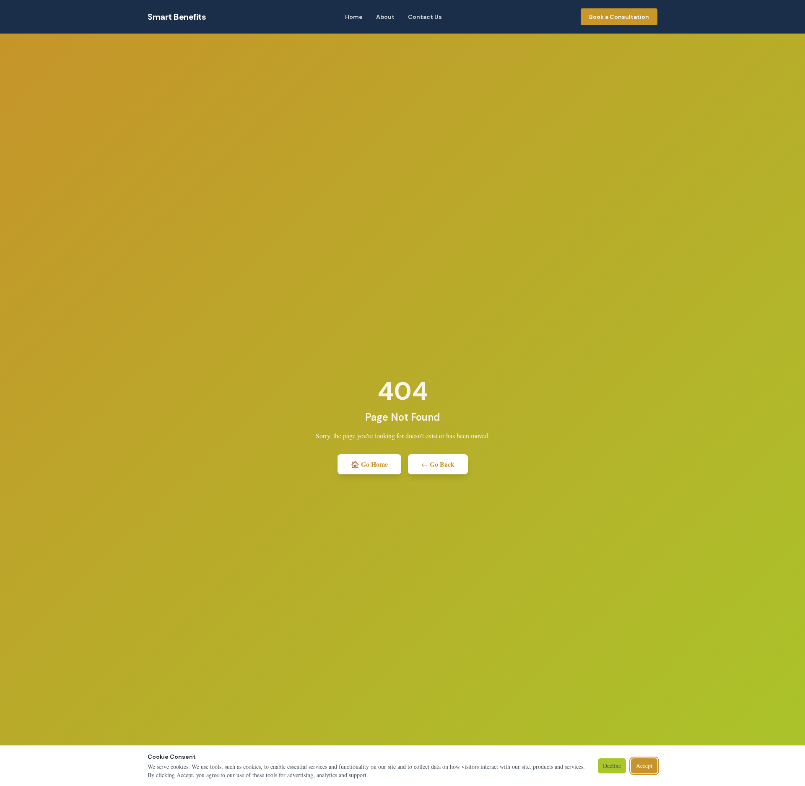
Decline (612, 766)
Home (354, 17)
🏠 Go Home (369, 464)
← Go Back (437, 464)
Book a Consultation (619, 17)
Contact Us (425, 17)
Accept (644, 766)
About (385, 17)
